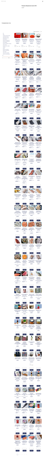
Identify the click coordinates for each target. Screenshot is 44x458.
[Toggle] (12, 46)
